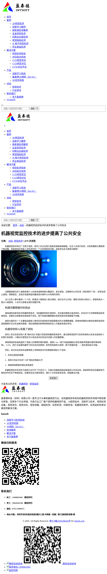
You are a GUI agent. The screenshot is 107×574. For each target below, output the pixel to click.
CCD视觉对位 (19, 63)
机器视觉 (23, 384)
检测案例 (11, 430)
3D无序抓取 (18, 80)
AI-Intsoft (11, 99)
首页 (9, 17)
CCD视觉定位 (19, 60)
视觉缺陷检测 (19, 40)
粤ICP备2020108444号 (60, 521)
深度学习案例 (19, 27)
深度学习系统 (19, 73)
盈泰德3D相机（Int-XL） (24, 77)
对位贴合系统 (19, 57)
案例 (9, 20)
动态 (9, 83)
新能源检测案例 (20, 30)
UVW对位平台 (19, 67)
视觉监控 (34, 384)
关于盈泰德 (17, 97)
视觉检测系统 (19, 53)
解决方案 (11, 50)
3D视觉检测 (18, 23)
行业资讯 (16, 90)
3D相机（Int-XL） (16, 426)
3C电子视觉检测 (20, 43)
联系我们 (11, 93)
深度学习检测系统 (16, 420)
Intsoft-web (79, 521)
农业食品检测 (19, 47)
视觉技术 (16, 87)
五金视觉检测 (19, 33)
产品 (9, 70)
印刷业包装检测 (20, 37)
